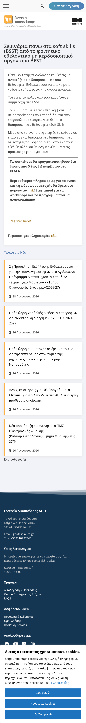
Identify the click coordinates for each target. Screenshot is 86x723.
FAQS (7, 598)
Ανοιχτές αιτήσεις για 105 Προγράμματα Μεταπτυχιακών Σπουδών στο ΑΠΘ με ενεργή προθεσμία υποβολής (43, 395)
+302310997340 (21, 538)
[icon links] (42, 6)
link (31, 190)
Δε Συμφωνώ (43, 714)
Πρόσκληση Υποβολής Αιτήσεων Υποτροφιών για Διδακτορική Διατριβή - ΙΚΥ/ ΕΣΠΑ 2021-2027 (43, 318)
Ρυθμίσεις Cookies (43, 703)
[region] (43, 684)
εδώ (54, 235)
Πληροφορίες (60, 683)
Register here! (20, 221)
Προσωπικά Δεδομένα (18, 616)
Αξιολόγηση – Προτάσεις (20, 590)
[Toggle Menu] (6, 6)
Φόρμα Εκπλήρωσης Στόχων (23, 594)
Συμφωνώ (43, 693)
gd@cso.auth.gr (23, 534)
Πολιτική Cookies (15, 625)
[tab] (43, 252)
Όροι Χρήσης (12, 621)
